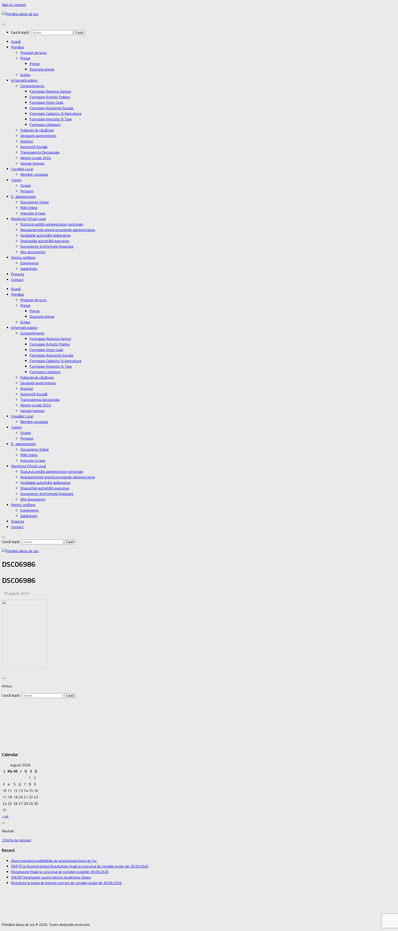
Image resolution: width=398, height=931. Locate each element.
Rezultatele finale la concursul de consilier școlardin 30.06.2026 (59, 871)
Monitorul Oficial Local (28, 218)
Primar (25, 58)
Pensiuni (26, 191)
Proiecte (17, 274)
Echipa (25, 75)
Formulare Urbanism (45, 124)
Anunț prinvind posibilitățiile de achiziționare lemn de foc (54, 860)
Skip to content (14, 4)
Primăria (17, 47)
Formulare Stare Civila (46, 102)
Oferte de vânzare (16, 840)
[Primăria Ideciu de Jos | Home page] (20, 14)
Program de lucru (33, 52)
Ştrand (25, 185)
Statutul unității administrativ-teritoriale (51, 224)
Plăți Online (29, 207)
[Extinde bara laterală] (4, 678)
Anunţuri (26, 141)
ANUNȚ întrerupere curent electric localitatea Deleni (51, 877)
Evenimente (29, 263)
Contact (17, 279)
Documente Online (34, 202)
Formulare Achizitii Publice (49, 97)
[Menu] (4, 24)
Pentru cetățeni (23, 257)
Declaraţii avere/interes (38, 135)
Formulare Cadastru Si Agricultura (55, 113)
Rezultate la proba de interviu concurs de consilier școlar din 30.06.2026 (66, 883)
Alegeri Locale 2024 (35, 158)
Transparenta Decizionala (39, 152)
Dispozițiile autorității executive (44, 241)
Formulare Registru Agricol (50, 91)
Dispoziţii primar (41, 69)
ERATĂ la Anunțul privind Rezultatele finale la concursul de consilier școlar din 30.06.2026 (79, 866)
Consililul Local (22, 169)
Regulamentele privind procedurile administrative (57, 230)
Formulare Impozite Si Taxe (50, 119)
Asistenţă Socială (33, 146)
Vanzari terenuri (32, 163)
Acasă (15, 41)
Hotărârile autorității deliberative (45, 235)
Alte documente (32, 252)
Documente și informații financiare (46, 246)
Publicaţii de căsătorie (37, 130)
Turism (16, 180)
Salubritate (28, 268)
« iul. (5, 816)
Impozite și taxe (32, 213)
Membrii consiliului (34, 174)
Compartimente (32, 86)
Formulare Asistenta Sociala (51, 108)
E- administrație (23, 196)
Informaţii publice (24, 80)
